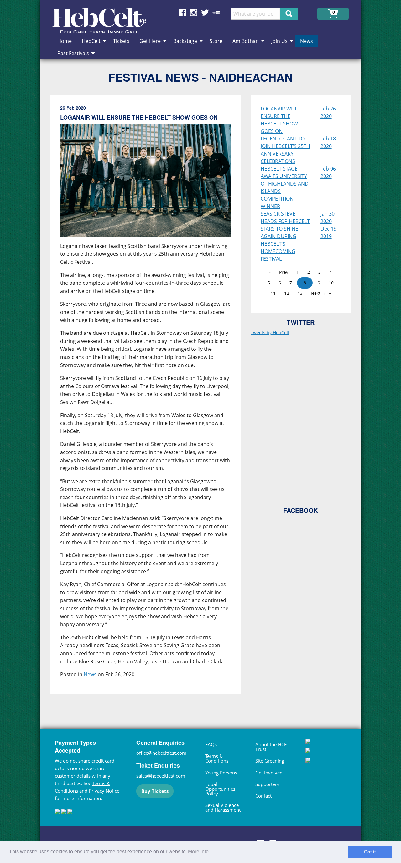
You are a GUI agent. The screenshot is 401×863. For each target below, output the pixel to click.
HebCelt (91, 41)
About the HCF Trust (271, 746)
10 (331, 283)
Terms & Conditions (216, 758)
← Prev (280, 272)
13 (300, 293)
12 (286, 293)
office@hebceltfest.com (161, 753)
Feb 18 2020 (328, 142)
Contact (263, 796)
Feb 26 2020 (328, 112)
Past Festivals (73, 53)
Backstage (185, 41)
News (306, 41)
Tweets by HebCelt (270, 332)
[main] (150, 399)
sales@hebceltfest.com (160, 776)
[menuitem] (64, 41)
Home (64, 41)
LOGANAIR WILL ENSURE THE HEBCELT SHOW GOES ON (279, 120)
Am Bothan (245, 41)
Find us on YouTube (216, 13)
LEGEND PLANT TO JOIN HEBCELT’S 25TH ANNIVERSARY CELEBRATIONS (285, 150)
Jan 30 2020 (327, 217)
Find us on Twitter (205, 13)
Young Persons (221, 772)
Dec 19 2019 (328, 232)
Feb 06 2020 (328, 172)
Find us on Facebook (182, 13)
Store (216, 41)
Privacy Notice (104, 791)
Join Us (279, 41)
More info (198, 851)
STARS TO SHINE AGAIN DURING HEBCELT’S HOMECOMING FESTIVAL (279, 243)
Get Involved (269, 772)
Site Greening (269, 761)
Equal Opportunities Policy (220, 789)
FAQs (211, 744)
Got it (370, 851)
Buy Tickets (155, 791)
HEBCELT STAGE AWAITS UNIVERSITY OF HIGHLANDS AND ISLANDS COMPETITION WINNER (285, 187)
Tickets (121, 41)
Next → (318, 293)
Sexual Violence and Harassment (223, 807)
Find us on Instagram (194, 13)
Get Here (150, 41)
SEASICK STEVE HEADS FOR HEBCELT (285, 217)
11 (273, 293)
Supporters (267, 784)
